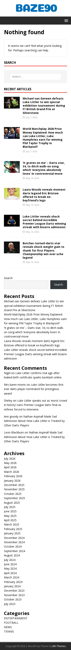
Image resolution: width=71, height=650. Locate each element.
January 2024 (12, 586)
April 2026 (10, 467)
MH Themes (59, 646)
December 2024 (14, 538)
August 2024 (12, 555)
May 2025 (10, 516)
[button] (65, 20)
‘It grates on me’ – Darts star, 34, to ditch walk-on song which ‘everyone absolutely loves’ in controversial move (44, 168)
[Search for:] (35, 76)
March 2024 (11, 577)
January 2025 (12, 533)
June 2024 (10, 564)
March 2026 (11, 472)
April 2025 (10, 520)
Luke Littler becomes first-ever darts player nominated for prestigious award (34, 389)
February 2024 (13, 582)
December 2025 (14, 485)
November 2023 (14, 595)
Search (8, 278)
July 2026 (9, 458)
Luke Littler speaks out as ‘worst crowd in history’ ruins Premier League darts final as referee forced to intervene (35, 405)
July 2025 (9, 507)
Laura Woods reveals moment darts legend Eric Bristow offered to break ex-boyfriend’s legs (44, 195)
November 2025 (14, 489)
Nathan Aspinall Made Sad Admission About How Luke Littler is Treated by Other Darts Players (34, 421)
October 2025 (12, 494)
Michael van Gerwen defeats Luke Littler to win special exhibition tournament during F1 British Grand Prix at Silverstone (44, 106)
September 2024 (14, 551)
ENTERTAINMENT (15, 618)
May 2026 (10, 463)
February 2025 (13, 529)
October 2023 (12, 599)
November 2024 (14, 542)
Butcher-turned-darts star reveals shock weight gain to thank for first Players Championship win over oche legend (43, 250)
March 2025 (11, 524)
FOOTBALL (11, 622)
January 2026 (12, 480)
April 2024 (10, 573)
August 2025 (12, 502)
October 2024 (12, 546)
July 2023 (9, 604)
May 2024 (10, 568)
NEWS (8, 627)
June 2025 (10, 511)
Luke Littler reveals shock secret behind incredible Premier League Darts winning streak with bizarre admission (44, 222)
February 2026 (13, 476)
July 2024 (9, 560)
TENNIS (9, 631)
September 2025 (14, 498)
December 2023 (14, 590)
